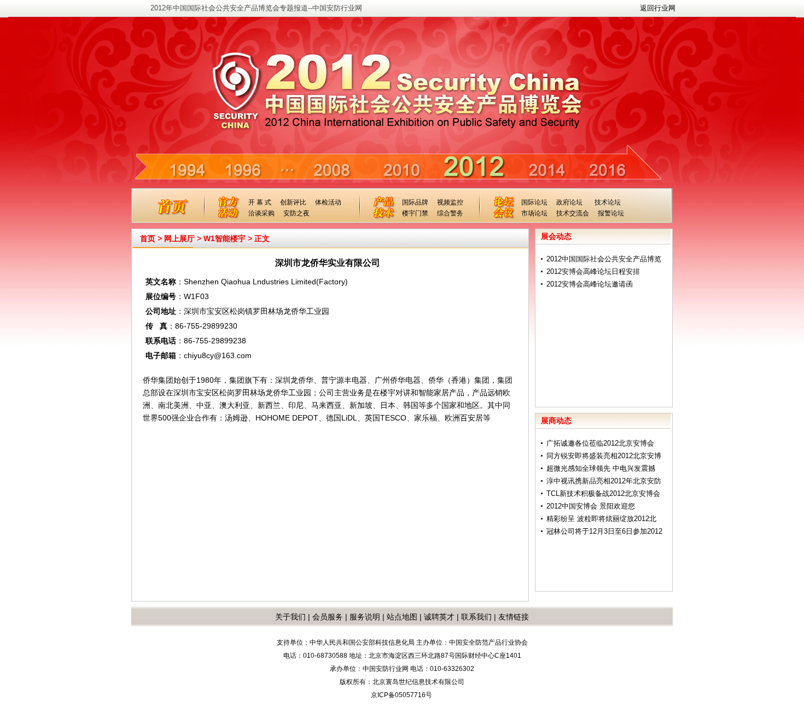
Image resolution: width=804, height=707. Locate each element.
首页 (147, 238)
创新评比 (293, 202)
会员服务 (327, 616)
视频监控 (450, 202)
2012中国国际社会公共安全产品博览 (603, 259)
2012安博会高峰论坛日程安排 (593, 271)
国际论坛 (534, 202)
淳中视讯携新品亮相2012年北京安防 (603, 481)
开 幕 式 (259, 202)
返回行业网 (657, 8)
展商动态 (556, 420)
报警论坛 (611, 213)
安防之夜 (296, 213)
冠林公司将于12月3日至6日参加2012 (604, 531)
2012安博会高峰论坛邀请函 (589, 284)
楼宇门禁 (415, 213)
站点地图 (400, 616)
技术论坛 (608, 202)
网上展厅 (179, 238)
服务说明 (364, 616)
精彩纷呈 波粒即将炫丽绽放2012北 (601, 519)
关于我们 (290, 616)
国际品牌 (415, 202)
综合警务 (450, 213)
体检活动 (328, 202)
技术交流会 (572, 213)
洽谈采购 (261, 213)
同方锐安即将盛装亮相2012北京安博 (603, 456)
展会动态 (556, 236)
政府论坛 (569, 202)
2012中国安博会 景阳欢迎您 (590, 506)
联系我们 (476, 616)
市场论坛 (534, 213)
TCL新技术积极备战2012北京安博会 (603, 493)
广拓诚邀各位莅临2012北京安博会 (600, 443)
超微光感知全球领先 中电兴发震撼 (600, 468)
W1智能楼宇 (224, 238)
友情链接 (513, 616)
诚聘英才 (439, 616)
